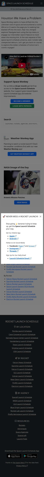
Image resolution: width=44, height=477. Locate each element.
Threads (13, 251)
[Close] (40, 216)
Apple (12, 236)
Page (21, 246)
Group (31, 246)
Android (13, 238)
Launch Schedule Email (20, 258)
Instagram (14, 248)
